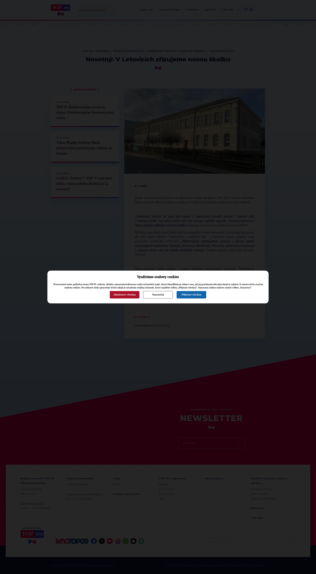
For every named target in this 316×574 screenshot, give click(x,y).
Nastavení (158, 294)
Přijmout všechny (191, 294)
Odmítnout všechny (125, 294)
